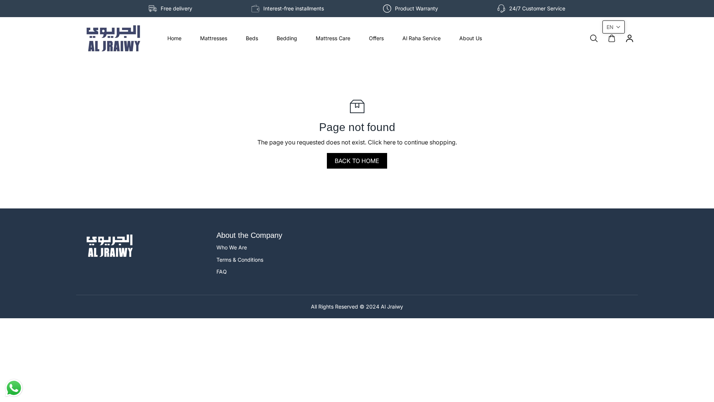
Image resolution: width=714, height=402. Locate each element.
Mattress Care (333, 38)
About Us (470, 38)
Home (174, 38)
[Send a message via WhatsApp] (14, 388)
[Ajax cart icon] (611, 38)
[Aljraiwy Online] (113, 38)
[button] (613, 27)
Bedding (287, 38)
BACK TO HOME (357, 161)
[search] (594, 38)
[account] (629, 38)
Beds (252, 38)
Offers (376, 38)
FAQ (221, 271)
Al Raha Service (421, 38)
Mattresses (213, 38)
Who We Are (231, 247)
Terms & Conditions (239, 259)
